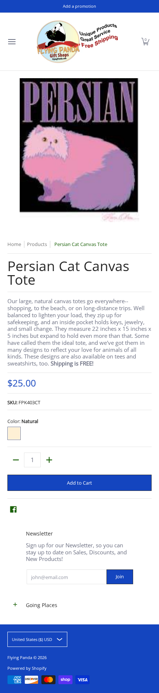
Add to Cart (79, 482)
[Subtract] (15, 459)
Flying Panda (19, 657)
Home (14, 244)
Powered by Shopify (27, 668)
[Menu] (11, 41)
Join (120, 576)
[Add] (49, 459)
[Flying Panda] (77, 42)
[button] (145, 41)
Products (37, 244)
